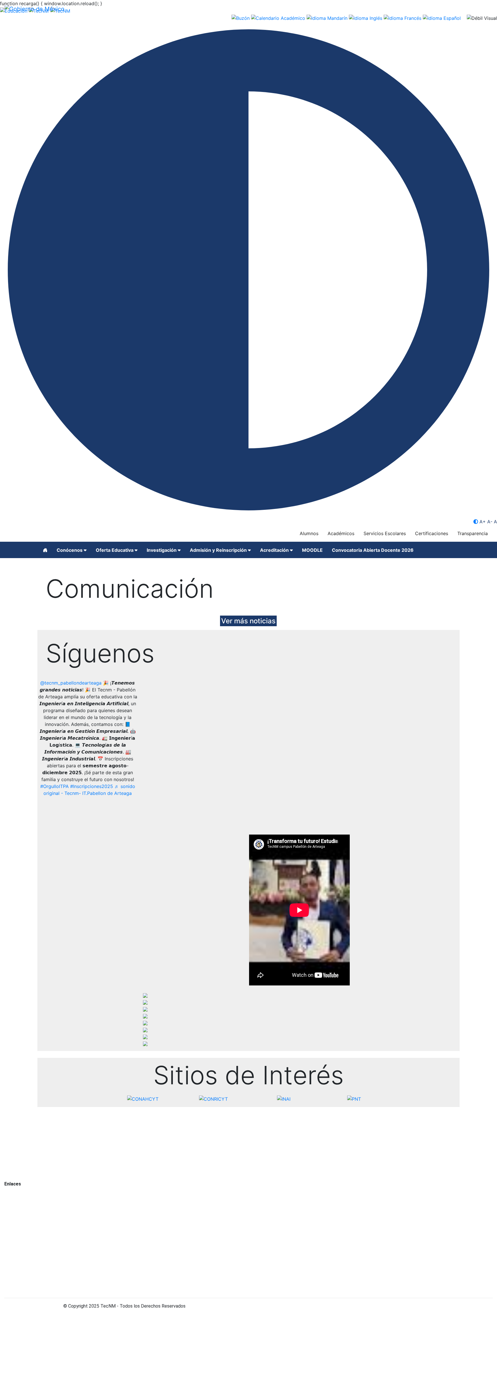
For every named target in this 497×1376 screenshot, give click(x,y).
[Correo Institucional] (241, 18)
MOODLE (312, 550)
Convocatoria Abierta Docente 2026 (373, 550)
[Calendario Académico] (279, 18)
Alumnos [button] (309, 533)
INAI (8, 1204)
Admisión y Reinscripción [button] (219, 550)
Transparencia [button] (472, 533)
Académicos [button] (341, 533)
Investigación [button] (162, 550)
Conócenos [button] (70, 550)
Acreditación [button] (275, 550)
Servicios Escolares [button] (385, 533)
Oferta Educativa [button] (115, 550)
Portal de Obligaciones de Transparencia (45, 1197)
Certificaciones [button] (431, 533)
